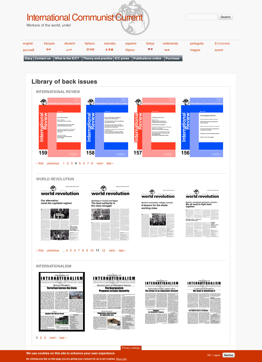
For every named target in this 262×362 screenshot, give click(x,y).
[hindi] (48, 50)
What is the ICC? (67, 58)
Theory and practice (97, 58)
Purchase (173, 58)
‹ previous (52, 163)
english (28, 43)
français (49, 43)
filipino (129, 50)
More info (121, 358)
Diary (28, 58)
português (197, 43)
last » (110, 163)
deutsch (69, 43)
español (130, 43)
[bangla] (166, 50)
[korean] (89, 50)
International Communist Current (84, 16)
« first (39, 163)
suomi (219, 50)
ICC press (122, 58)
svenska (109, 43)
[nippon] (109, 50)
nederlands (170, 43)
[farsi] (68, 50)
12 (103, 250)
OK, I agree (213, 355)
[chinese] (150, 50)
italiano (90, 43)
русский (28, 50)
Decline (228, 355)
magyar (195, 50)
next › (100, 163)
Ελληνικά (222, 43)
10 (92, 250)
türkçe (150, 43)
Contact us (43, 58)
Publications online (147, 58)
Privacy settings (131, 347)
